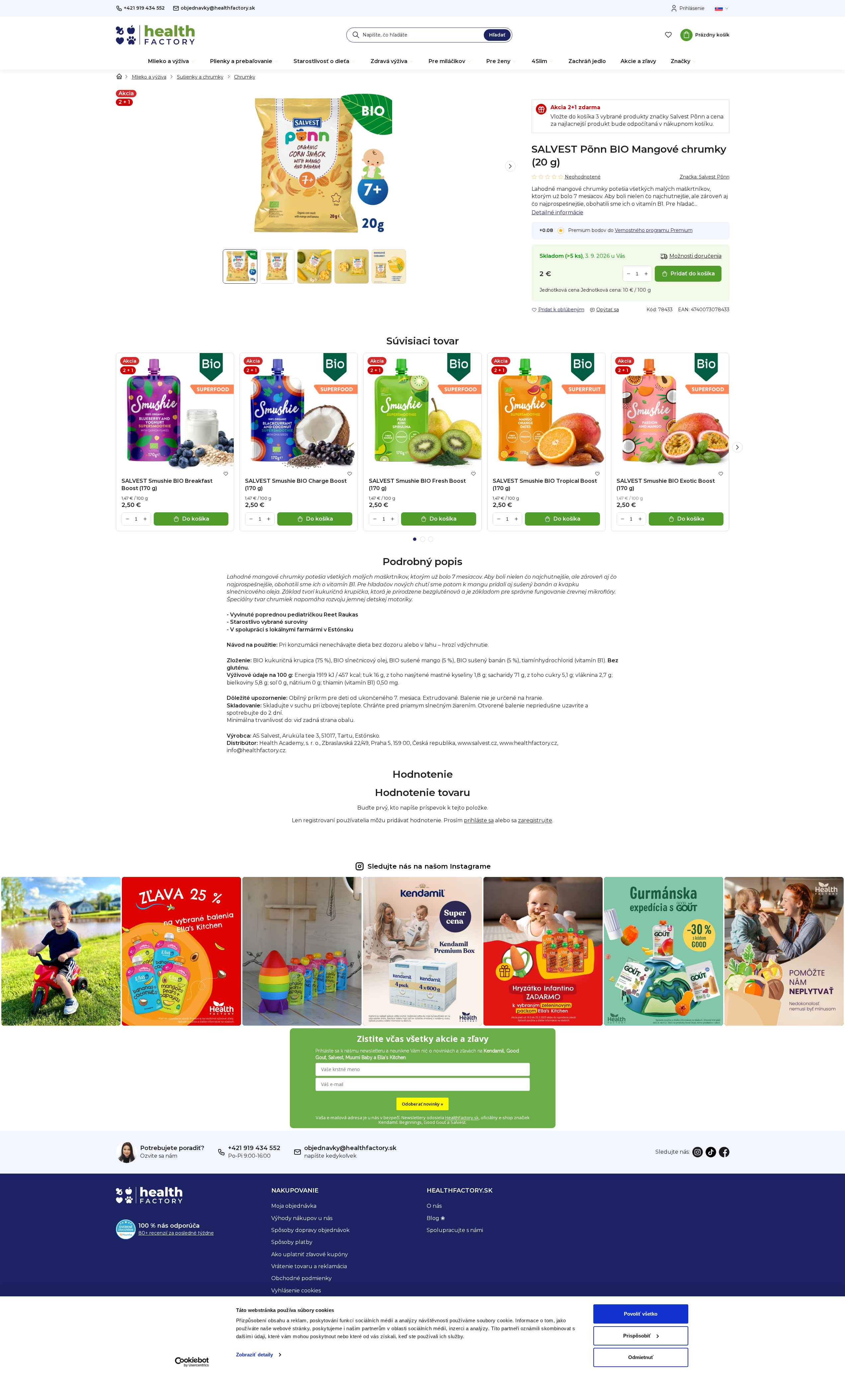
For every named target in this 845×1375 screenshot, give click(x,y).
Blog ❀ (436, 1218)
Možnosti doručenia (695, 256)
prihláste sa (479, 820)
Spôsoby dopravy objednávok (310, 1230)
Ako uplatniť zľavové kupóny (309, 1254)
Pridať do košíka (693, 273)
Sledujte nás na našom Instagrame (429, 866)
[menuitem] (172, 61)
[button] (510, 166)
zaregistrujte (535, 820)
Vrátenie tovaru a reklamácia (309, 1266)
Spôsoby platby (291, 1242)
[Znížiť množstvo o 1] (628, 273)
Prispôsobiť (637, 1336)
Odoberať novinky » (422, 1104)
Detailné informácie (557, 212)
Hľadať (497, 35)
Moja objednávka (293, 1206)
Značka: (704, 177)
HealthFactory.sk (462, 1117)
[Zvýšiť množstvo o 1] (646, 273)
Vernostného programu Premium (654, 230)
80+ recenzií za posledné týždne (176, 1233)
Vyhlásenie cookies (296, 1290)
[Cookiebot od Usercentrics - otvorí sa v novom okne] (192, 1362)
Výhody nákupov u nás (301, 1218)
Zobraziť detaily (254, 1354)
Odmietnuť (640, 1357)
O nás (434, 1206)
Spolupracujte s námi (455, 1230)
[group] (316, 166)
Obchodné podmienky (301, 1278)
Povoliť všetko (640, 1314)
